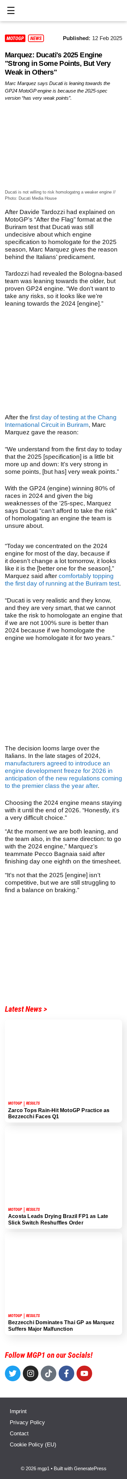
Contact (19, 1433)
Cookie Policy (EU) (33, 1445)
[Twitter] (13, 1373)
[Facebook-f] (66, 1373)
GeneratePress (90, 1468)
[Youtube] (84, 1373)
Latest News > (26, 1009)
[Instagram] (30, 1373)
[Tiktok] (48, 1373)
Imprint (18, 1411)
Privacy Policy (27, 1422)
